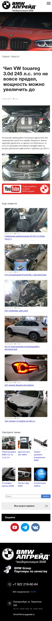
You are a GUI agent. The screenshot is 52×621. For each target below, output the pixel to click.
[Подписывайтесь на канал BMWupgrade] (26, 193)
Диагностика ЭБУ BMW (24, 453)
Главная (5, 56)
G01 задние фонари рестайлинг (19, 385)
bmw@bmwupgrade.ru (24, 614)
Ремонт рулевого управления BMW (39, 456)
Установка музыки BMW (8, 484)
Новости (15, 56)
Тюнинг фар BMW (23, 484)
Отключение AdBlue (40, 484)
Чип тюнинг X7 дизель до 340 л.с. (20, 421)
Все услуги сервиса (31, 506)
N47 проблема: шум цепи (16, 310)
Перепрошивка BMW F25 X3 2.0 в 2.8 (8, 455)
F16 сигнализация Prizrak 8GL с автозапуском (25, 274)
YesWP (33, 592)
